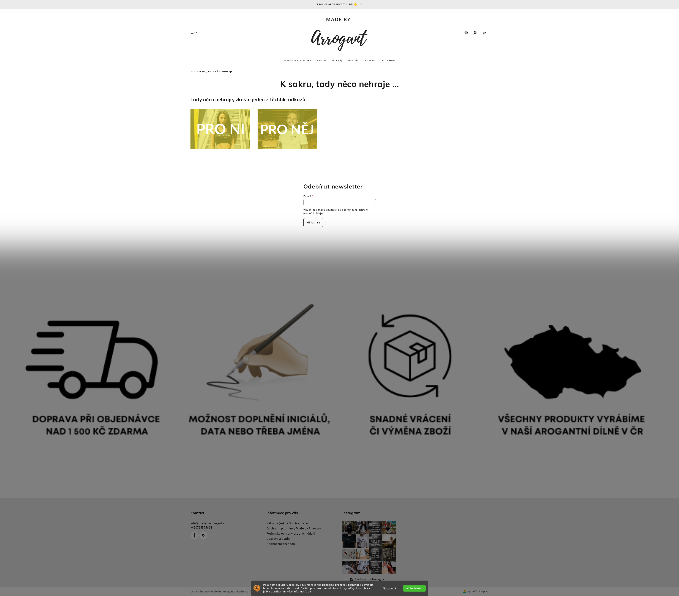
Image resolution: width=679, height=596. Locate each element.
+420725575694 (201, 527)
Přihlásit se (313, 222)
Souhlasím (416, 588)
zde (308, 591)
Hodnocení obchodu (280, 544)
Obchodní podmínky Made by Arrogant (293, 528)
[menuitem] (297, 60)
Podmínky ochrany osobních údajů (290, 533)
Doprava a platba (278, 539)
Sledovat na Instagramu (371, 579)
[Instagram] (203, 535)
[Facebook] (194, 535)
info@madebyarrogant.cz (208, 523)
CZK (192, 32)
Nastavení (389, 588)
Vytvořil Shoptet (478, 591)
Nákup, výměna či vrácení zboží (288, 523)
